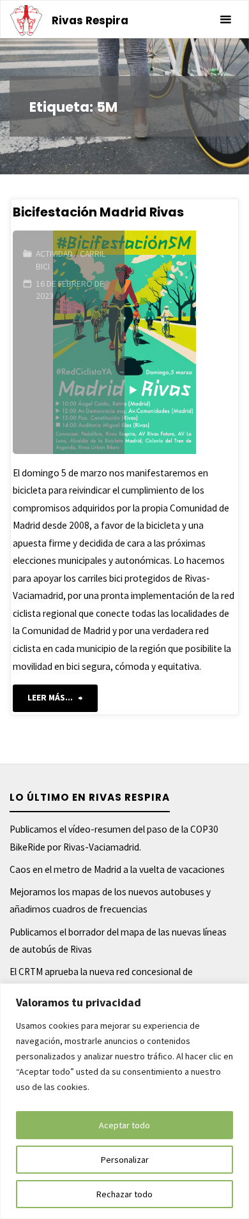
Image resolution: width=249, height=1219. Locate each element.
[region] (124, 1101)
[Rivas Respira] (26, 19)
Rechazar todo (124, 1194)
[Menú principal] (225, 20)
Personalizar (125, 1159)
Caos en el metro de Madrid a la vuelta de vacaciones (117, 869)
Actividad (54, 253)
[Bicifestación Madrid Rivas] (180, 342)
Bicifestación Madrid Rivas (98, 212)
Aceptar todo (124, 1125)
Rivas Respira (90, 20)
